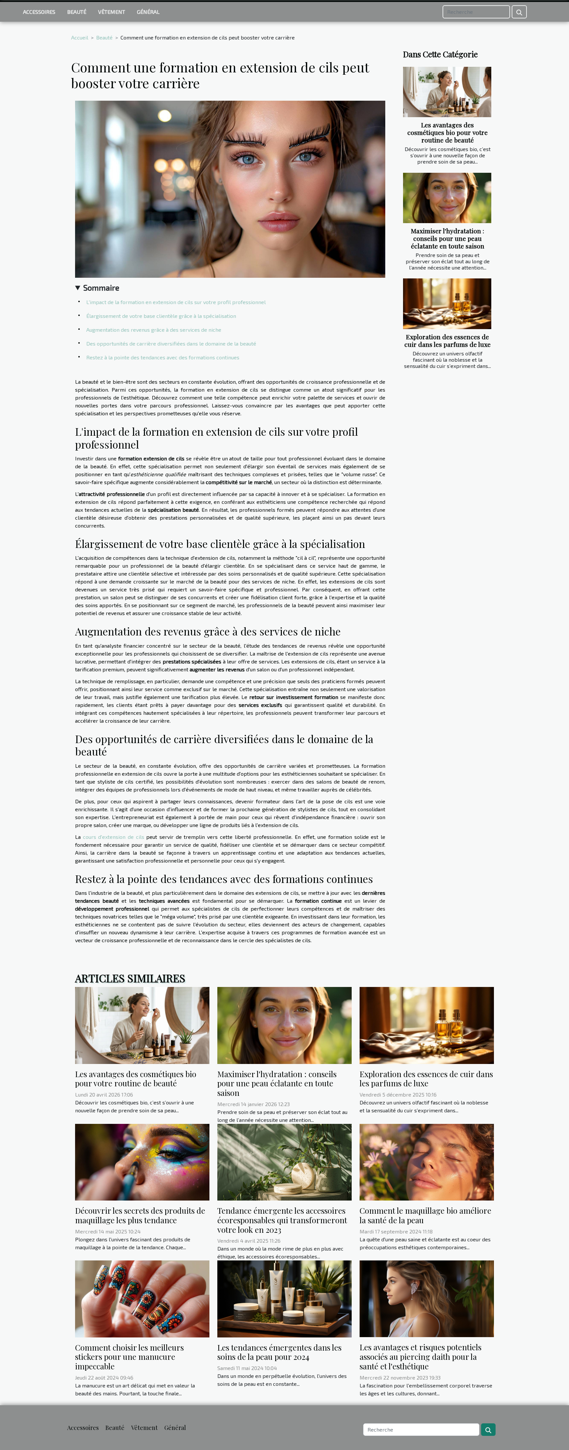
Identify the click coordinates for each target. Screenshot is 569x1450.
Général (148, 12)
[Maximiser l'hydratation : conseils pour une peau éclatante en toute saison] (447, 198)
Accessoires (39, 12)
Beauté (76, 12)
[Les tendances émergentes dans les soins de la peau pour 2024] (284, 1298)
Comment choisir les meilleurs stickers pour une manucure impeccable (129, 1357)
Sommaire (101, 287)
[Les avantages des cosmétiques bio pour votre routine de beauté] (447, 92)
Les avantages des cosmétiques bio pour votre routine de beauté (447, 132)
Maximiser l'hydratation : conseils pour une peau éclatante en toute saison (447, 238)
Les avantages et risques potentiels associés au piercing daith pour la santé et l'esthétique (420, 1356)
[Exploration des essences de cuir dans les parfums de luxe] (447, 303)
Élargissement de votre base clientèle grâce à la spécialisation (161, 316)
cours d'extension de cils (113, 837)
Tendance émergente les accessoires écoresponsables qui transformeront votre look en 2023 (282, 1220)
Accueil (79, 37)
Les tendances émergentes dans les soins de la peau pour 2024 (279, 1352)
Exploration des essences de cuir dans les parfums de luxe (447, 340)
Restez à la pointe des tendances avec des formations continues (162, 357)
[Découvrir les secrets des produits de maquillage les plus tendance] (142, 1161)
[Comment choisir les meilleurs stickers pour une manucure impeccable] (142, 1298)
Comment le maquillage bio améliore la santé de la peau (425, 1215)
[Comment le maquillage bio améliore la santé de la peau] (427, 1161)
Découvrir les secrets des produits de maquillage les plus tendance (140, 1215)
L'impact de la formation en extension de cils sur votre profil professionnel (176, 302)
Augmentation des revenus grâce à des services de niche (153, 329)
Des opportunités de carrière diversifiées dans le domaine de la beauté (171, 343)
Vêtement (111, 12)
